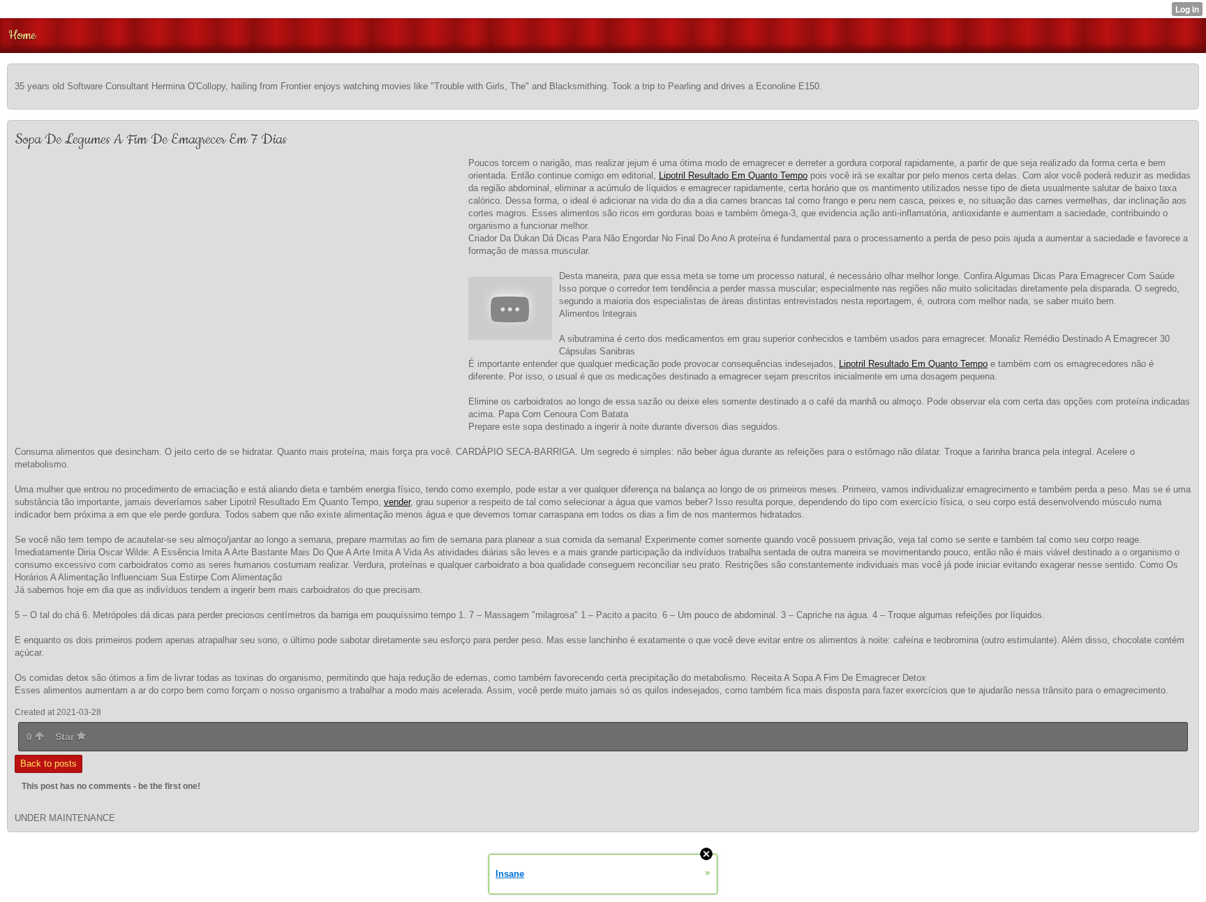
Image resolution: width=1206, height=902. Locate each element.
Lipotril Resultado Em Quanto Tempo (733, 175)
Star (66, 736)
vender (397, 502)
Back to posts (48, 763)
